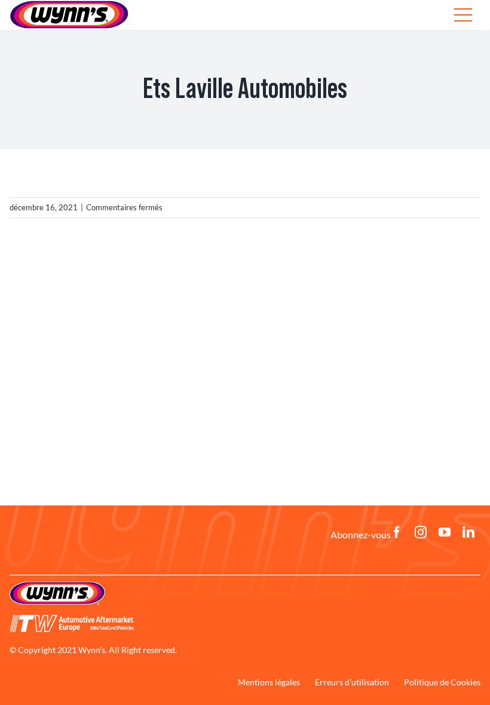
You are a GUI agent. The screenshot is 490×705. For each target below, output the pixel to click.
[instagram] (421, 532)
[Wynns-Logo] (57, 585)
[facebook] (397, 532)
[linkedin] (468, 532)
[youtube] (445, 532)
